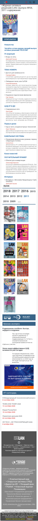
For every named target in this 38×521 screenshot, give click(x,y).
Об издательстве (9, 445)
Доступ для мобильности (15, 73)
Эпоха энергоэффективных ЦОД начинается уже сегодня (15, 349)
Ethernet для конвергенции (15, 160)
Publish (9, 486)
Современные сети (12, 109)
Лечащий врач (27, 484)
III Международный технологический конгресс (18, 398)
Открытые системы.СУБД (19, 481)
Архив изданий (18, 448)
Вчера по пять (11, 57)
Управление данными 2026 (12, 416)
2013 (13, 196)
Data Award (9, 492)
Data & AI (10, 496)
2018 (7, 191)
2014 (6, 196)
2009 (13, 201)
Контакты (16, 447)
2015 (33, 191)
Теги (32, 447)
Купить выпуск (10, 39)
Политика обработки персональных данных (18, 450)
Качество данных (22, 496)
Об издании (18, 445)
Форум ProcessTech (9, 410)
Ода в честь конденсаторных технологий (21, 127)
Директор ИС (11, 484)
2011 (26, 196)
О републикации (25, 447)
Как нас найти (7, 447)
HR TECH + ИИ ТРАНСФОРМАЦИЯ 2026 (17, 422)
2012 (20, 196)
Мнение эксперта (11, 324)
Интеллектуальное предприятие (18, 499)
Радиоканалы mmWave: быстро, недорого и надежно (15, 329)
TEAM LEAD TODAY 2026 (11, 404)
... (19, 201)
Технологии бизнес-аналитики (18, 494)
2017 (16, 191)
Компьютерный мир (19, 479)
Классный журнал (24, 486)
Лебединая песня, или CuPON (16, 81)
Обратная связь (28, 445)
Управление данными (23, 492)
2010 (6, 201)
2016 (25, 191)
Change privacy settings (18, 452)
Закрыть (29, 519)
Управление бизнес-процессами (18, 501)
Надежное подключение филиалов (18, 95)
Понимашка (19, 489)
